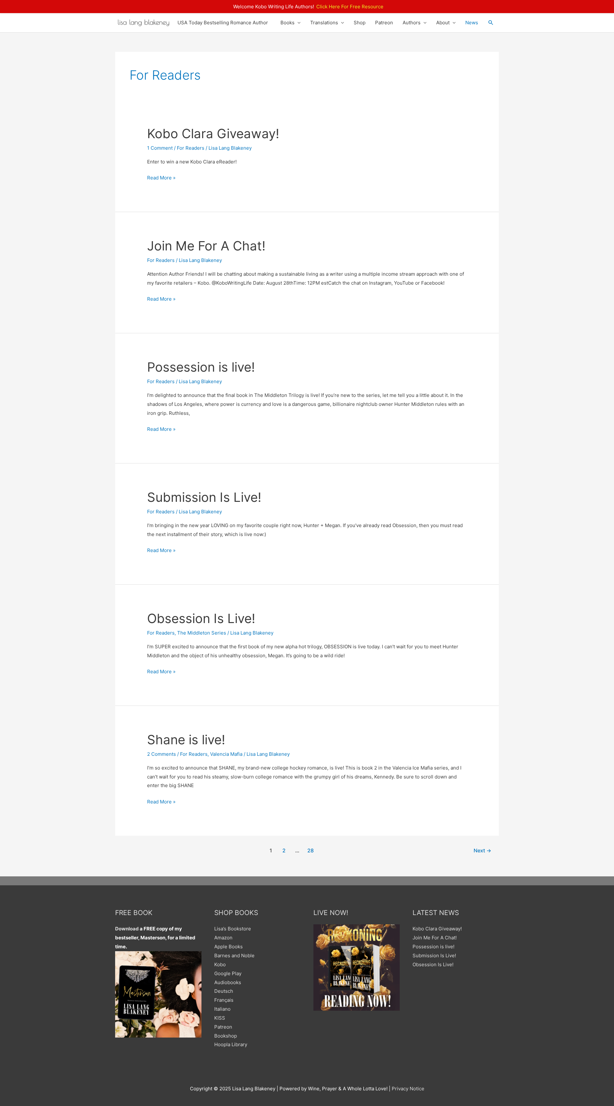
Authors (412, 23)
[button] (491, 23)
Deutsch (223, 991)
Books (287, 23)
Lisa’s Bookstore (232, 929)
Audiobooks (227, 982)
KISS (219, 1018)
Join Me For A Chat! (206, 246)
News (471, 23)
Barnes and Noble (234, 955)
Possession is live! (201, 367)
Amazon (223, 938)
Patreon (384, 23)
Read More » (161, 178)
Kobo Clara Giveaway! (213, 133)
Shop (360, 23)
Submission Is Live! (204, 497)
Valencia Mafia (226, 754)
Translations (324, 23)
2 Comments (161, 754)
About (443, 23)
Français (223, 1000)
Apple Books (228, 947)
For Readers (190, 148)
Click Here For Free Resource (349, 7)
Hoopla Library (230, 1044)
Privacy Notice (408, 1089)
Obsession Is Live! (201, 618)
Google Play (227, 973)
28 (310, 851)
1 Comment (160, 148)
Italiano (222, 1009)
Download (127, 929)
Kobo (220, 964)
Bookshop (225, 1036)
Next (482, 851)
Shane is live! (186, 739)
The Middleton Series (201, 633)
